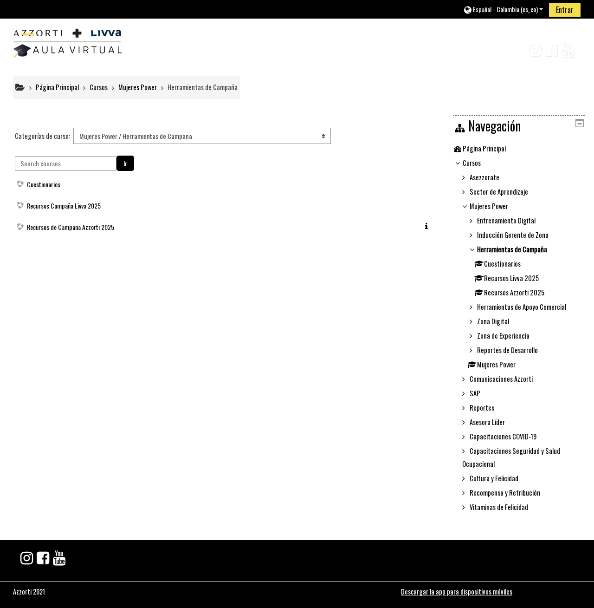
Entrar (565, 9)
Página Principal (484, 148)
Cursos (472, 163)
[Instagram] (531, 52)
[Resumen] (428, 226)
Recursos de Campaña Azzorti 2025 (70, 227)
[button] (503, 9)
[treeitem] (518, 148)
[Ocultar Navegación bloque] (579, 123)
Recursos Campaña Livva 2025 (64, 205)
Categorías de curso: (42, 136)
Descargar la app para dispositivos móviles (456, 591)
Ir (125, 163)
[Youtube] (569, 52)
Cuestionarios (43, 184)
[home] (67, 41)
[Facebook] (549, 52)
